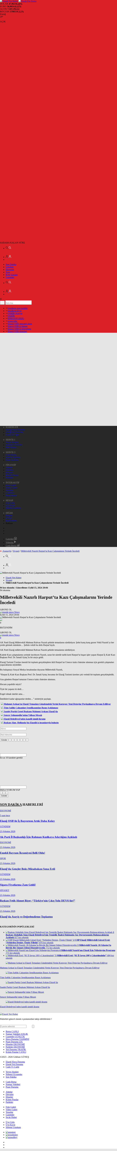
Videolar (10, 542)
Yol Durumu (16, 1049)
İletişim (9, 515)
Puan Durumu (12, 460)
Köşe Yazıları (12, 274)
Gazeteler (10, 277)
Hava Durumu (17, 1039)
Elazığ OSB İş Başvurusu (19, 329)
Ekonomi (10, 269)
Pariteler (9, 478)
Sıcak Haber (11, 495)
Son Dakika (11, 264)
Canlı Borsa (11, 455)
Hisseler (9, 472)
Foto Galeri (11, 485)
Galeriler (10, 539)
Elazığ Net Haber (13, 577)
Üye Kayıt (10, 505)
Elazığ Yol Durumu (14, 432)
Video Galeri (11, 488)
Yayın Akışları (12, 442)
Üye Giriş (10, 503)
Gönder (4, 740)
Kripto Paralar (12, 475)
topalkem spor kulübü (17, 308)
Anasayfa (7, 551)
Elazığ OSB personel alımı (19, 323)
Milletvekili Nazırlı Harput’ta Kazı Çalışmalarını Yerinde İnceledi (50, 551)
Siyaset (16, 551)
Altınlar (9, 467)
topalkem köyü (14, 311)
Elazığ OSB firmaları (17, 331)
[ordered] (18, 739)
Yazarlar (9, 490)
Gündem (10, 267)
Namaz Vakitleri (13, 457)
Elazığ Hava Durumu (15, 429)
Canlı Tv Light (12, 435)
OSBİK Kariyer (14, 313)
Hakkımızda (11, 520)
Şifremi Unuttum (13, 508)
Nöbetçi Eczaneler (14, 445)
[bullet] (21, 739)
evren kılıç (12, 321)
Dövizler (10, 470)
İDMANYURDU (15, 318)
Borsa (12, 1031)
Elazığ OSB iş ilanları (17, 326)
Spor (8, 272)
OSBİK (11, 316)
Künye (9, 518)
